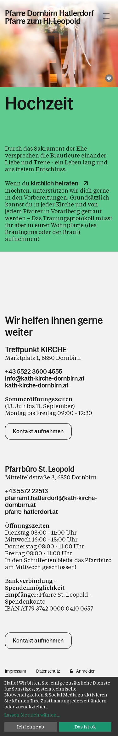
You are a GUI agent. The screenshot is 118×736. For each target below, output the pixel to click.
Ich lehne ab (30, 727)
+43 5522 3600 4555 (33, 371)
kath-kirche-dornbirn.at (37, 385)
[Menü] (106, 16)
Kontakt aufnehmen (38, 431)
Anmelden (86, 671)
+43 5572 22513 (26, 491)
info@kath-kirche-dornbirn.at (45, 378)
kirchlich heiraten (54, 183)
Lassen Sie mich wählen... (32, 715)
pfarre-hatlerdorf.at (31, 511)
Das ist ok (85, 727)
